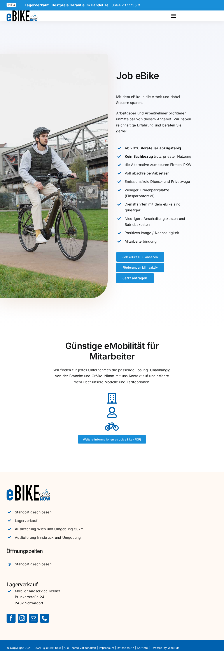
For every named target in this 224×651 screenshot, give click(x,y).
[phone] (44, 618)
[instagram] (22, 618)
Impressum (106, 647)
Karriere (142, 647)
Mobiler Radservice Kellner (37, 591)
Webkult (173, 647)
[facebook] (11, 618)
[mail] (33, 618)
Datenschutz (125, 647)
